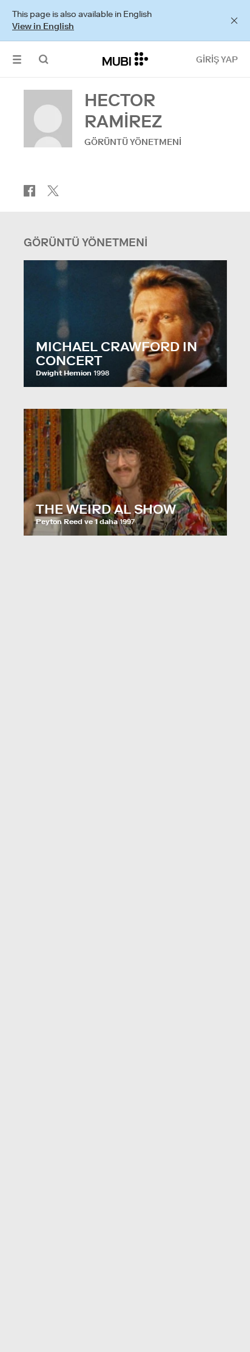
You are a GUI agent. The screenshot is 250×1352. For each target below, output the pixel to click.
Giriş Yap (217, 59)
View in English (43, 26)
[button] (17, 59)
